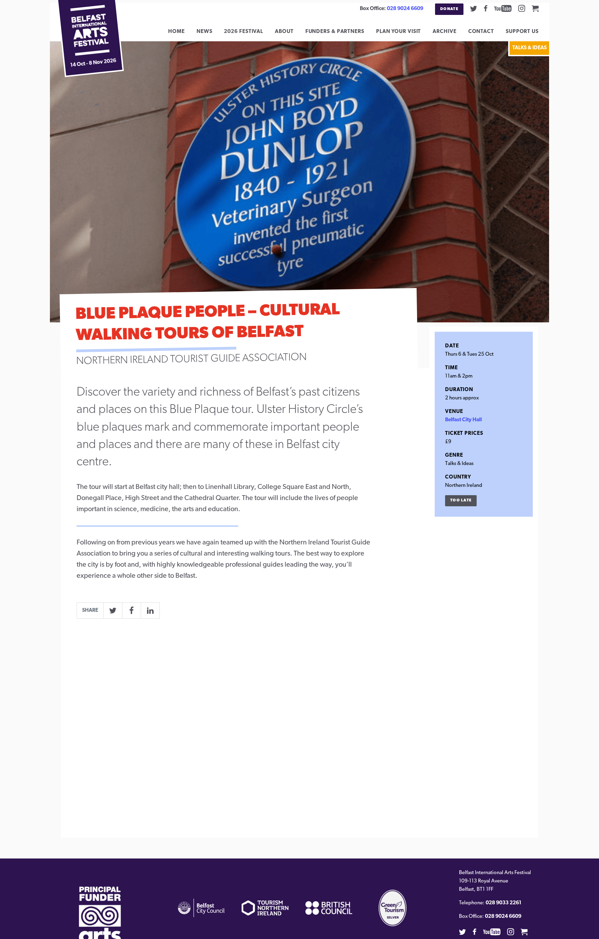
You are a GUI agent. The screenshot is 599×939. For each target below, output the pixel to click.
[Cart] (535, 8)
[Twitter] (473, 8)
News (204, 31)
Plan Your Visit (398, 31)
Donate (449, 9)
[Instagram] (521, 8)
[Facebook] (486, 8)
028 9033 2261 (503, 903)
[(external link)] (100, 922)
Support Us (522, 31)
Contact (481, 31)
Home (176, 31)
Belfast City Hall (463, 420)
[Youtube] (503, 8)
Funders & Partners (334, 31)
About (284, 31)
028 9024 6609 (405, 8)
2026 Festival (243, 31)
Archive (444, 31)
